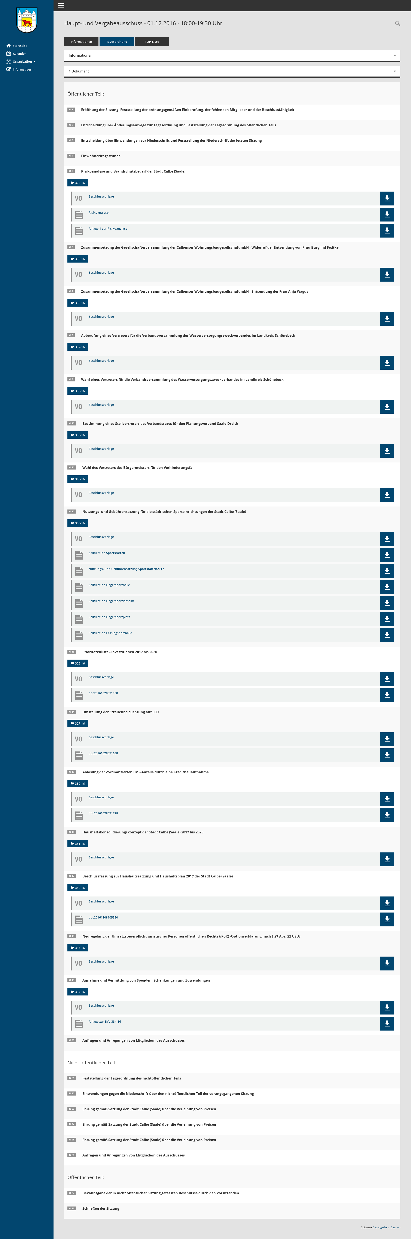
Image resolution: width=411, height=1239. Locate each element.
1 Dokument (79, 71)
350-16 (80, 523)
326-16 (80, 663)
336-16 (80, 303)
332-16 (80, 888)
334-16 (80, 992)
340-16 (80, 479)
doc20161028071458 (103, 693)
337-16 (80, 347)
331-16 (80, 844)
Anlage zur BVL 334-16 (105, 1021)
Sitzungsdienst (386, 1227)
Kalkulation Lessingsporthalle (110, 633)
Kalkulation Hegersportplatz (109, 617)
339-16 (80, 435)
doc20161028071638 (103, 753)
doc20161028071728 (103, 813)
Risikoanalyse (99, 212)
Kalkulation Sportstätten (107, 553)
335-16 (80, 259)
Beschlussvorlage (101, 196)
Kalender (19, 54)
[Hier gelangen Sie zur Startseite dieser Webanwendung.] (27, 20)
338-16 (80, 391)
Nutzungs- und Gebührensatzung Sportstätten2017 (126, 569)
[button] (27, 61)
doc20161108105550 (103, 917)
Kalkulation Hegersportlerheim (111, 601)
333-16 (80, 948)
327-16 (80, 723)
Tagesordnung (116, 42)
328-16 (80, 183)
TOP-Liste (152, 42)
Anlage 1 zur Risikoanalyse (108, 228)
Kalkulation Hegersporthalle (109, 585)
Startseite (20, 46)
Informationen (81, 42)
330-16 (80, 783)
